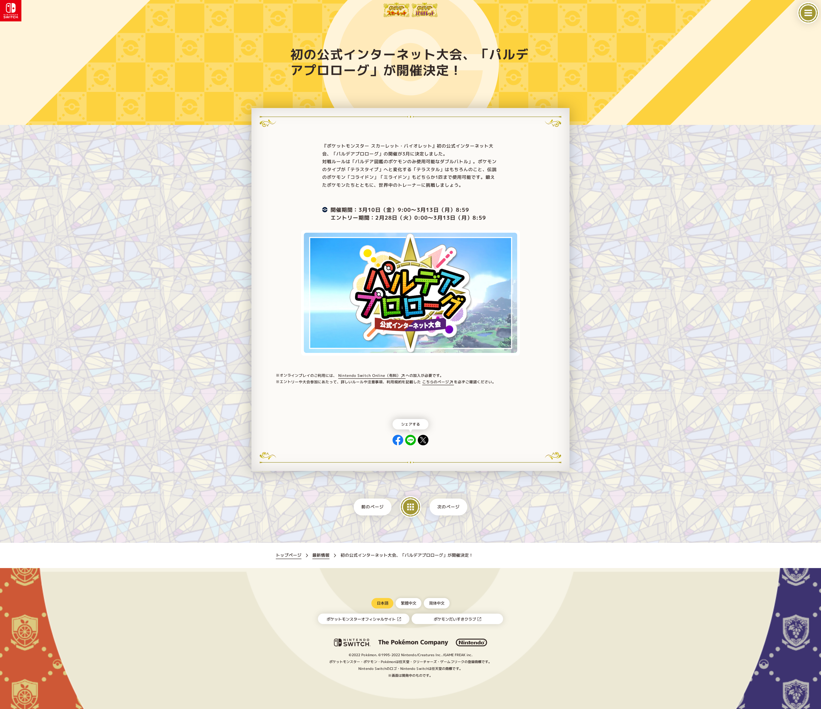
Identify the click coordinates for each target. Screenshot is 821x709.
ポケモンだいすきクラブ (455, 619)
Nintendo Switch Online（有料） (369, 375)
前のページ (372, 507)
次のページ (448, 507)
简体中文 (436, 603)
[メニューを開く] (808, 13)
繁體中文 (408, 603)
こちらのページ (435, 382)
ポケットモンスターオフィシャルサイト (361, 619)
